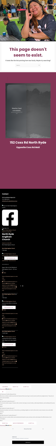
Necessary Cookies (5, 394)
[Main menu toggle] (53, 20)
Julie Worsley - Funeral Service (9, 260)
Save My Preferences (18, 423)
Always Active (13, 394)
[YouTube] (22, 286)
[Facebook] (20, 286)
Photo (5, 347)
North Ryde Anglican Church (8, 248)
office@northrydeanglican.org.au (9, 201)
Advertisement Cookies (6, 415)
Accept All (26, 386)
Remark (12, 401)
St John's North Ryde (28, 79)
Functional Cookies (5, 401)
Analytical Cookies (5, 408)
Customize (5, 386)
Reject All (15, 386)
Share (3, 280)
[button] (13, 429)
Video (4, 272)
